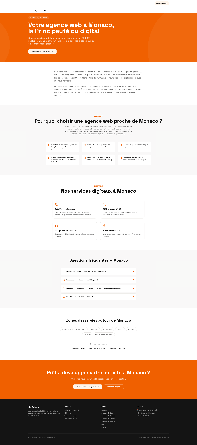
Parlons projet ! (161, 3)
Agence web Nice (107, 413)
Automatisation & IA (70, 419)
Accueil (30, 11)
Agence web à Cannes (97, 348)
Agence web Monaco (108, 421)
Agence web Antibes (108, 419)
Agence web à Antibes (117, 348)
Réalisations (122, 3)
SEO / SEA (67, 413)
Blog (131, 3)
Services (110, 3)
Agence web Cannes (108, 416)
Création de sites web (71, 410)
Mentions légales (144, 437)
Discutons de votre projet (41, 52)
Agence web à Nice (78, 348)
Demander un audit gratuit (86, 387)
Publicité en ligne (70, 416)
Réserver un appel (113, 387)
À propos (140, 3)
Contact (149, 3)
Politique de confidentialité (160, 437)
